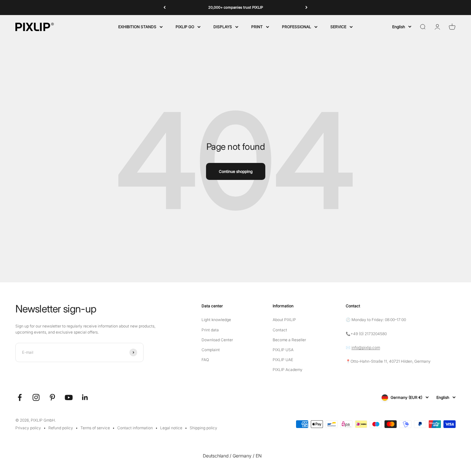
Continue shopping (235, 171)
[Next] (306, 7)
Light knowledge (216, 319)
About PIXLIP (284, 319)
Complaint (211, 349)
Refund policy (60, 427)
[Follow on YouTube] (68, 397)
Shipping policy (203, 427)
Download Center (217, 339)
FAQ (205, 359)
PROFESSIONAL (296, 26)
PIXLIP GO (185, 26)
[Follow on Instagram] (36, 397)
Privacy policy (28, 427)
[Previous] (164, 7)
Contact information (135, 427)
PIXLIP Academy (287, 369)
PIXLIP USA (283, 349)
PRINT (257, 26)
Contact (280, 329)
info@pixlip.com (365, 347)
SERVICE (338, 26)
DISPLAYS (222, 26)
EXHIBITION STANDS (137, 26)
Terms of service (95, 427)
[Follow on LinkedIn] (85, 397)
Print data (210, 329)
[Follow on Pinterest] (52, 397)
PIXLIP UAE (283, 359)
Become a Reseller (289, 339)
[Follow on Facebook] (19, 397)
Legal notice (171, 427)
